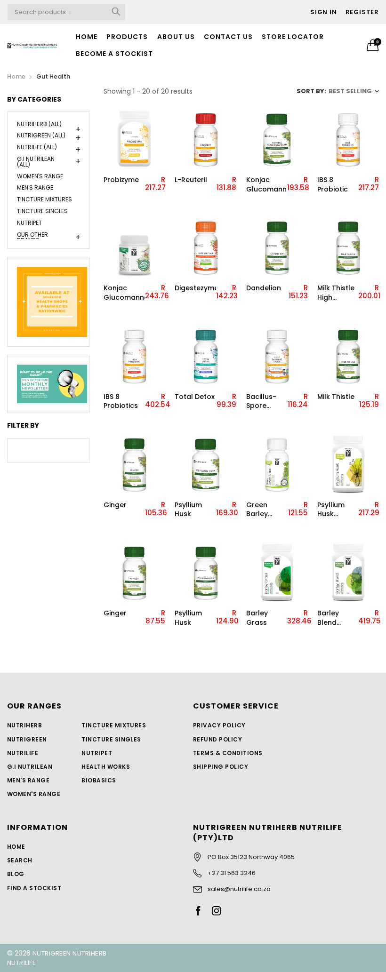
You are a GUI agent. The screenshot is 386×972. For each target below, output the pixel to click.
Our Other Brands (32, 237)
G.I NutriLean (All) (36, 161)
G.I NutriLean (29, 767)
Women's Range (40, 176)
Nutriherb (24, 725)
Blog (15, 874)
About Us (176, 36)
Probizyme (121, 179)
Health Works (105, 767)
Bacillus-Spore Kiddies (261, 401)
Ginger (115, 505)
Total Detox (195, 396)
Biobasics (98, 780)
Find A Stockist (34, 888)
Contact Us (228, 36)
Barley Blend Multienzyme (338, 618)
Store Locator (293, 36)
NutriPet (29, 223)
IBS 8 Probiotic (332, 184)
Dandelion (263, 288)
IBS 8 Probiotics (121, 401)
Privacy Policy (219, 725)
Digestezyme (195, 288)
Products (127, 36)
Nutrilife (22, 753)
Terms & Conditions (228, 753)
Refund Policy (217, 739)
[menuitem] (87, 36)
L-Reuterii (191, 179)
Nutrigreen (27, 739)
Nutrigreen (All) (41, 135)
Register (362, 12)
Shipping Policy (220, 767)
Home (86, 36)
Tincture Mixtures (44, 199)
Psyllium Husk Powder (331, 510)
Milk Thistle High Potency (335, 293)
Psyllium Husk (188, 510)
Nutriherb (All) (39, 124)
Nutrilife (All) (37, 147)
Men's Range (35, 187)
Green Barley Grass (257, 510)
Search (19, 860)
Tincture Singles (42, 211)
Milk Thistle (335, 396)
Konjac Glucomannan (267, 184)
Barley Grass (257, 618)
